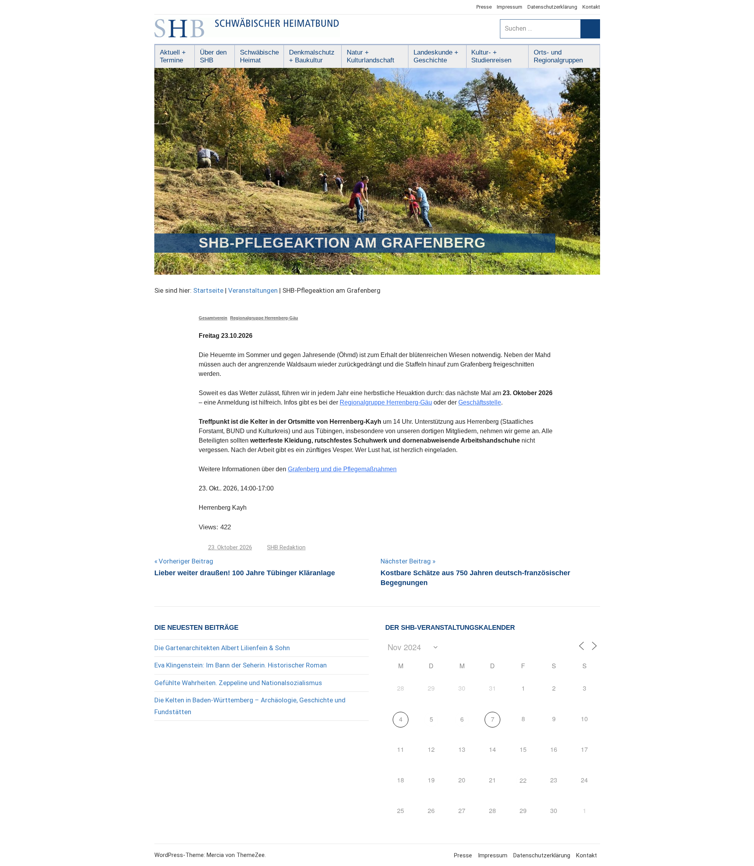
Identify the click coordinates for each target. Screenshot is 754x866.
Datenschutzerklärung (552, 7)
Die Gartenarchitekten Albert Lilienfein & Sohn (222, 648)
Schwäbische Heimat (259, 56)
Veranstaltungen (253, 290)
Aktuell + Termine (173, 56)
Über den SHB (213, 56)
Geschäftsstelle (479, 402)
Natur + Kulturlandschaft (370, 56)
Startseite (208, 290)
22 (523, 780)
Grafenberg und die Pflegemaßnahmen (342, 469)
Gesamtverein (213, 317)
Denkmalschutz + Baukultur (312, 56)
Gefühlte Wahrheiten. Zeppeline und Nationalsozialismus (238, 683)
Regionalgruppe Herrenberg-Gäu (264, 317)
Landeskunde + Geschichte (436, 56)
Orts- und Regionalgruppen (558, 56)
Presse (484, 7)
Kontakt (591, 7)
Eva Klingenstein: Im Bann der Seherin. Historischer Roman (240, 665)
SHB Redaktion (286, 547)
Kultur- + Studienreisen (491, 56)
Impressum (509, 7)
